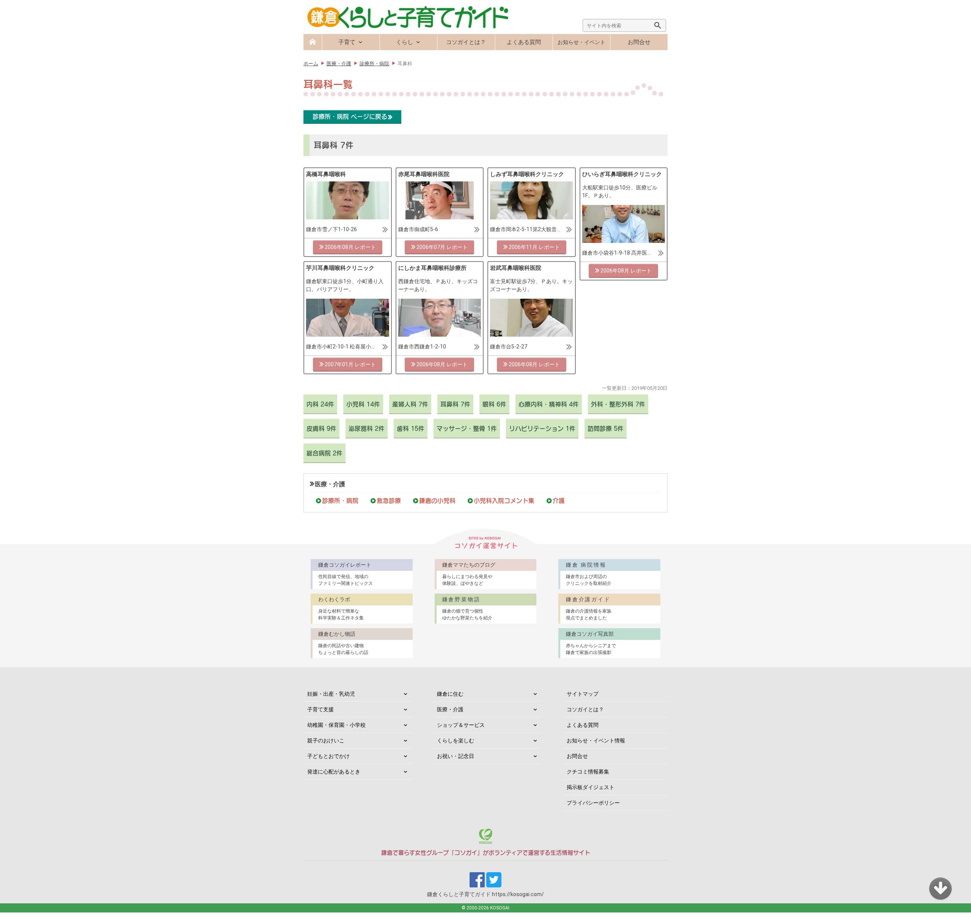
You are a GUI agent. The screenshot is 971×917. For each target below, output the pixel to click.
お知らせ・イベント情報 (596, 740)
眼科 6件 (494, 404)
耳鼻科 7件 (455, 404)
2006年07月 (430, 247)
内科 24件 (320, 404)
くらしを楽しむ (455, 740)
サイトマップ (583, 694)
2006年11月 (523, 247)
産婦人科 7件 (410, 404)
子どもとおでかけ (328, 756)
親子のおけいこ (325, 740)
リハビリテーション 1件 (542, 428)
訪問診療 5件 (606, 428)
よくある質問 (524, 42)
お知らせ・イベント (581, 42)
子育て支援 (320, 709)
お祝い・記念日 (455, 756)
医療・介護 (330, 484)
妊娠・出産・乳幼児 (331, 694)
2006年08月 (339, 247)
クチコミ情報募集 (588, 772)
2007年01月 (339, 364)
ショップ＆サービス (461, 725)
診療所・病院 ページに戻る (350, 116)
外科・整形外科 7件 (618, 404)
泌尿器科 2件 (367, 428)
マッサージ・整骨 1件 (467, 428)
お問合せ (639, 42)
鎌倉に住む (450, 694)
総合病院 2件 (324, 453)
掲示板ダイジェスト (590, 787)
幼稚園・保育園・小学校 (336, 725)
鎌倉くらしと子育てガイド (485, 894)
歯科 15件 (410, 428)
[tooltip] (347, 203)
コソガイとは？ (466, 42)
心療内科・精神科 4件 (548, 404)
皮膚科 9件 (321, 428)
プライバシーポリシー (593, 803)
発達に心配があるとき (333, 772)
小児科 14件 (363, 404)
